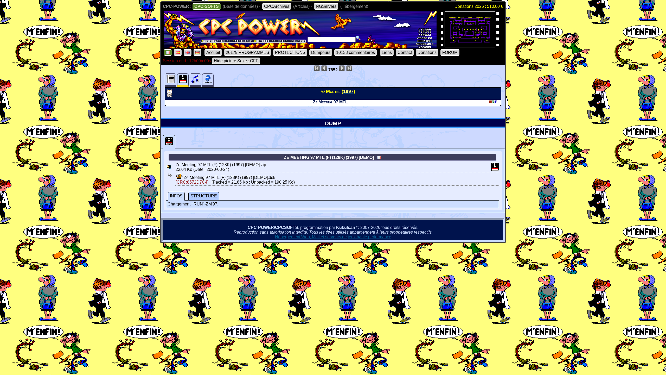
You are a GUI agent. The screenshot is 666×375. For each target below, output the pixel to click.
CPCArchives (276, 6)
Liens (387, 52)
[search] (358, 38)
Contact (405, 52)
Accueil (213, 52)
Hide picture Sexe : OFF (236, 61)
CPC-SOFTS (206, 6)
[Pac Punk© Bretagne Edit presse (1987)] (470, 45)
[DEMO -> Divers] (171, 95)
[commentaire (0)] (208, 80)
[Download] (179, 177)
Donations (427, 52)
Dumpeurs (320, 52)
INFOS (176, 196)
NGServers (326, 6)
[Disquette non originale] (169, 141)
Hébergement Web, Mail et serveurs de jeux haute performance (333, 237)
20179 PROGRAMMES (247, 52)
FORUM (450, 52)
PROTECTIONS (290, 52)
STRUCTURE (203, 196)
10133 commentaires (355, 52)
